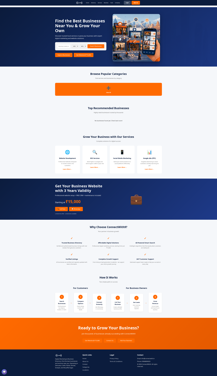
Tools (111, 2)
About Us (85, 361)
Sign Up (136, 2)
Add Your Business (126, 340)
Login (127, 2)
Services (100, 2)
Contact (84, 364)
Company (117, 2)
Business (106, 2)
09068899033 (146, 361)
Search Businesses (96, 46)
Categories (85, 367)
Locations (85, 370)
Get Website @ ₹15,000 (83, 55)
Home (87, 2)
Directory (93, 2)
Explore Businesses (64, 55)
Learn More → (67, 169)
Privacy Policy (114, 358)
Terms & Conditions (116, 361)
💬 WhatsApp (76, 209)
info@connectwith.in (148, 358)
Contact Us (109, 340)
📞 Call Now (61, 209)
